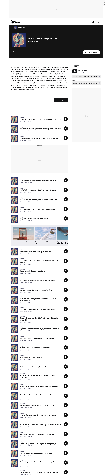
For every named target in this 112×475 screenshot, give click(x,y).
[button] (93, 22)
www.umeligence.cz (82, 72)
